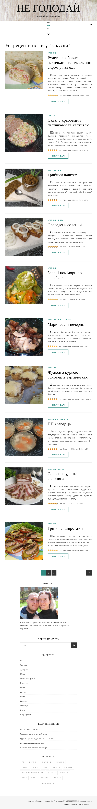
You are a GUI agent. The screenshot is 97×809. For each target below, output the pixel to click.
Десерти (24, 669)
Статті (80, 804)
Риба (61, 220)
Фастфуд (24, 705)
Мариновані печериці (67, 324)
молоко (64, 773)
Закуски (52, 53)
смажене (56, 767)
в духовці (47, 762)
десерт (25, 767)
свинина (45, 778)
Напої (22, 696)
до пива (52, 773)
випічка (68, 767)
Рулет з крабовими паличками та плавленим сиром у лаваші (70, 62)
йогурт (57, 778)
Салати (51, 116)
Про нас (87, 804)
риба (45, 767)
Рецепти (67, 320)
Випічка (24, 683)
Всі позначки (48, 783)
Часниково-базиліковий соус (33, 747)
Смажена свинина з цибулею (33, 734)
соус (24, 778)
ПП (59, 170)
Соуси (23, 692)
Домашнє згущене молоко (32, 743)
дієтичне (33, 762)
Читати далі (58, 101)
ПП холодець (59, 424)
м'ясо (36, 767)
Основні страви (56, 419)
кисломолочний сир (32, 773)
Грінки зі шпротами (65, 528)
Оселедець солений (65, 224)
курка (34, 778)
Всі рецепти (25, 714)
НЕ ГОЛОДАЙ (48, 8)
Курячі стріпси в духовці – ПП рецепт (37, 738)
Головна (66, 804)
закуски (60, 762)
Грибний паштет (62, 175)
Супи (22, 710)
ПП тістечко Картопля (30, 729)
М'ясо (61, 469)
